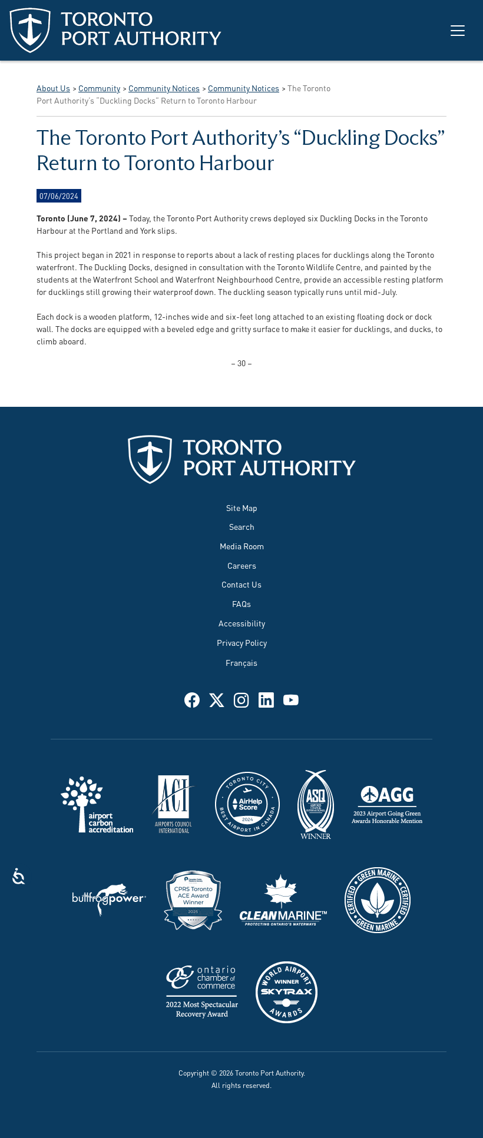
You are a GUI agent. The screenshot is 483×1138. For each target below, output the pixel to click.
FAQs (241, 603)
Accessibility (242, 622)
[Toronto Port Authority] (115, 30)
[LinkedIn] (266, 698)
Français (241, 662)
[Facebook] (192, 698)
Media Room (242, 545)
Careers (241, 565)
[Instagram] (241, 698)
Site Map (241, 507)
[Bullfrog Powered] (109, 898)
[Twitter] (216, 698)
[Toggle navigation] (458, 30)
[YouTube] (291, 698)
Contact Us (241, 583)
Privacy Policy (242, 642)
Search (241, 526)
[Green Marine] (378, 898)
